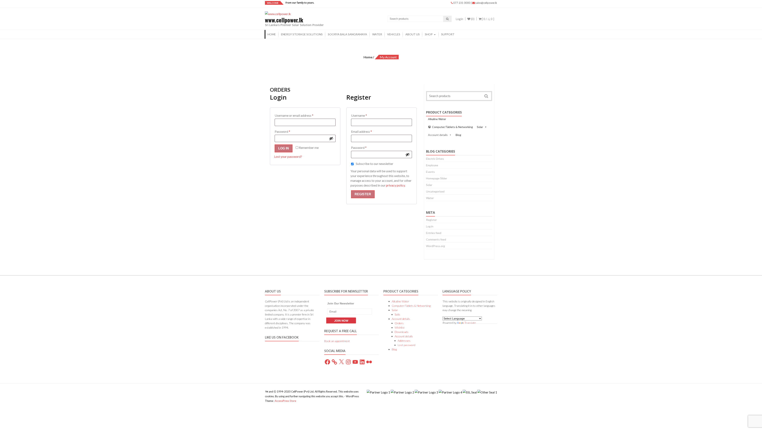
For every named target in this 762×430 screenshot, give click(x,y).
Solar (480, 127)
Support (447, 34)
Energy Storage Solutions (302, 34)
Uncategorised (435, 191)
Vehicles (393, 34)
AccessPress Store (285, 400)
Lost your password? (288, 156)
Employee (432, 165)
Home (271, 34)
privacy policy (395, 185)
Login (459, 19)
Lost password (406, 345)
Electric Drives (435, 158)
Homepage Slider (436, 178)
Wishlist (400, 327)
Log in (283, 148)
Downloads (401, 332)
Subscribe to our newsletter (374, 163)
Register (363, 194)
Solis (397, 314)
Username (365, 115)
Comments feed (436, 239)
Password (288, 131)
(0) (472, 18)
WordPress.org (435, 246)
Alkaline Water (437, 119)
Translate (470, 322)
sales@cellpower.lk (486, 2)
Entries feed (433, 233)
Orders (399, 323)
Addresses (404, 340)
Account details (438, 135)
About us (412, 34)
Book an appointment (337, 341)
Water (377, 34)
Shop (429, 34)
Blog (458, 135)
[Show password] (331, 138)
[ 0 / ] (487, 19)
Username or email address (300, 115)
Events (430, 171)
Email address (367, 131)
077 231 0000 (462, 2)
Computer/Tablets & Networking (452, 127)
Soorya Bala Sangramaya (347, 34)
